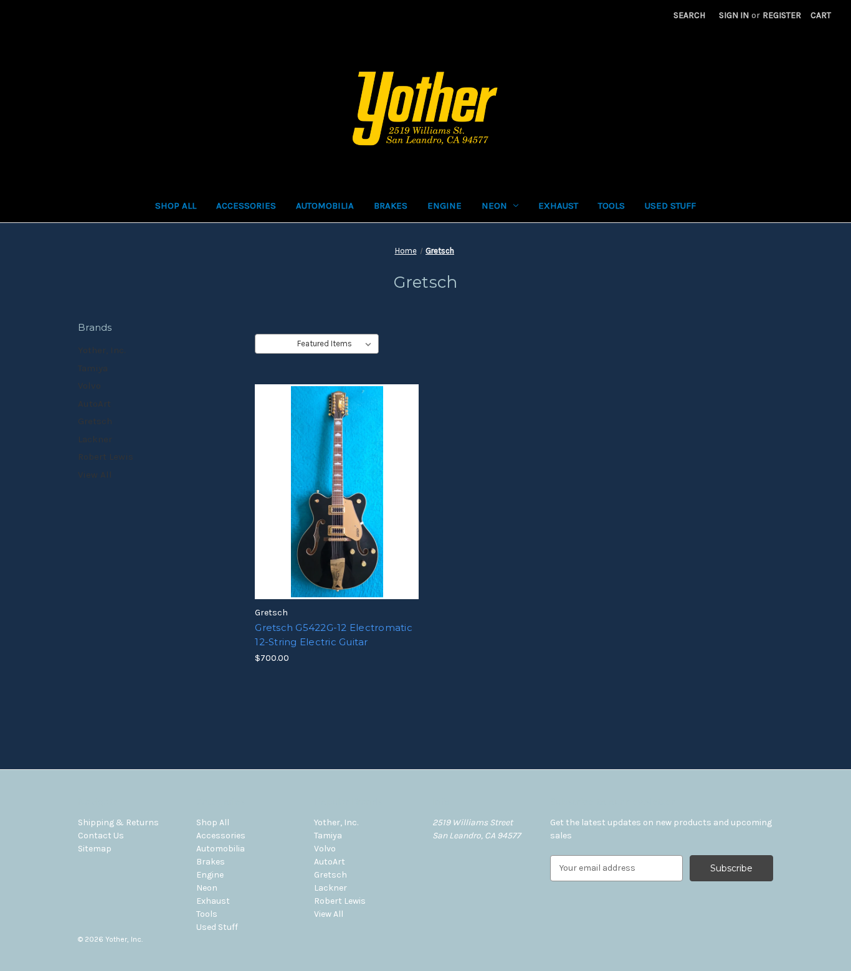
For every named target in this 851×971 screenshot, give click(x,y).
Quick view (335, 481)
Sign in (734, 15)
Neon (494, 205)
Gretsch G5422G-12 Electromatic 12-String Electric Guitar (333, 635)
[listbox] (336, 343)
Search (689, 15)
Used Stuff (670, 205)
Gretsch (95, 421)
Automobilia (325, 205)
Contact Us (101, 835)
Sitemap (95, 848)
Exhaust (558, 205)
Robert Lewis (105, 456)
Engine (444, 205)
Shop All (175, 205)
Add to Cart (336, 503)
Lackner (95, 439)
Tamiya (93, 368)
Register (782, 15)
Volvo (89, 385)
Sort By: (276, 343)
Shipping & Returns (118, 822)
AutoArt (94, 403)
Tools (611, 205)
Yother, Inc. (102, 350)
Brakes (390, 205)
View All (95, 474)
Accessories (246, 205)
